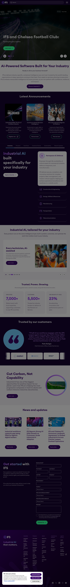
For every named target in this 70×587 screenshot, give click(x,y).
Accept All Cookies (36, 574)
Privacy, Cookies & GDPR (9, 581)
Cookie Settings (35, 581)
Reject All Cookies (36, 578)
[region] (22, 578)
